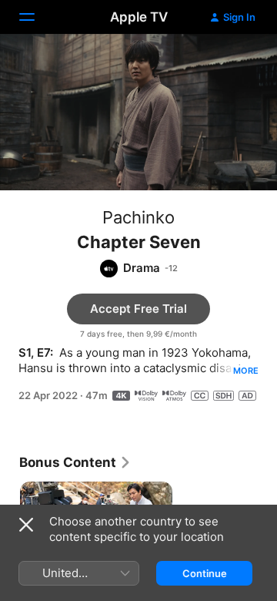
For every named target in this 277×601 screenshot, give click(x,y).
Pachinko (138, 217)
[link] (75, 462)
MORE (246, 370)
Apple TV (139, 17)
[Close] (26, 525)
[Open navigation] (36, 17)
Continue (204, 573)
